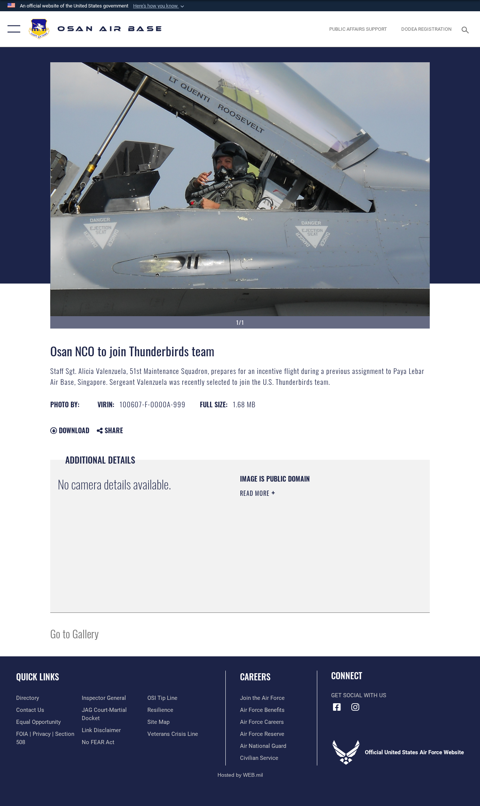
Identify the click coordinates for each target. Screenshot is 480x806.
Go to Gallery (74, 633)
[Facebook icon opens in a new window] (336, 707)
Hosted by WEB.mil (240, 775)
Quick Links (37, 677)
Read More (256, 493)
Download (73, 430)
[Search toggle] (466, 29)
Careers (255, 677)
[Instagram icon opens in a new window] (355, 707)
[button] (159, 6)
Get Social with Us (358, 695)
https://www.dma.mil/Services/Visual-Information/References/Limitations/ (307, 556)
